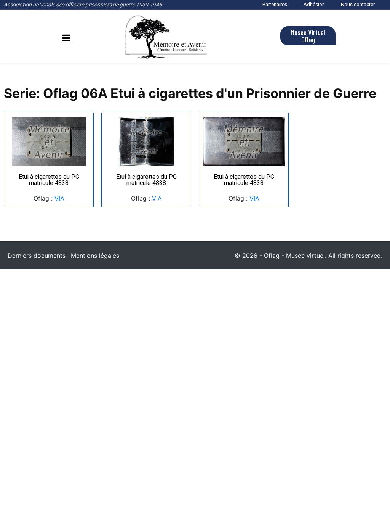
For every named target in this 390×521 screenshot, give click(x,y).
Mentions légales (95, 255)
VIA (59, 198)
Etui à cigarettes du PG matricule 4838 (49, 180)
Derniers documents (37, 255)
